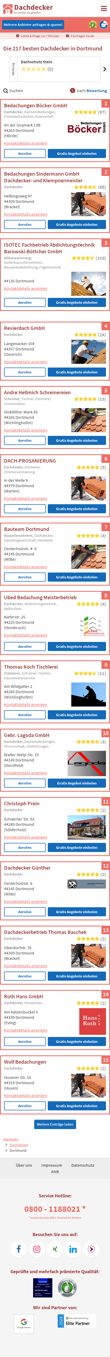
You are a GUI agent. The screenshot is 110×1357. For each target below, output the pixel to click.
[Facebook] (19, 1249)
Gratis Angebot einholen (77, 153)
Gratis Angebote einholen (76, 224)
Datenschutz (82, 1165)
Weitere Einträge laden (55, 1124)
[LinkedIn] (73, 1249)
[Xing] (55, 1249)
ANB (55, 1171)
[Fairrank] (91, 1249)
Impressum (52, 1165)
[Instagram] (37, 1249)
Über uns (24, 1165)
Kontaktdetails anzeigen (25, 143)
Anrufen (25, 153)
